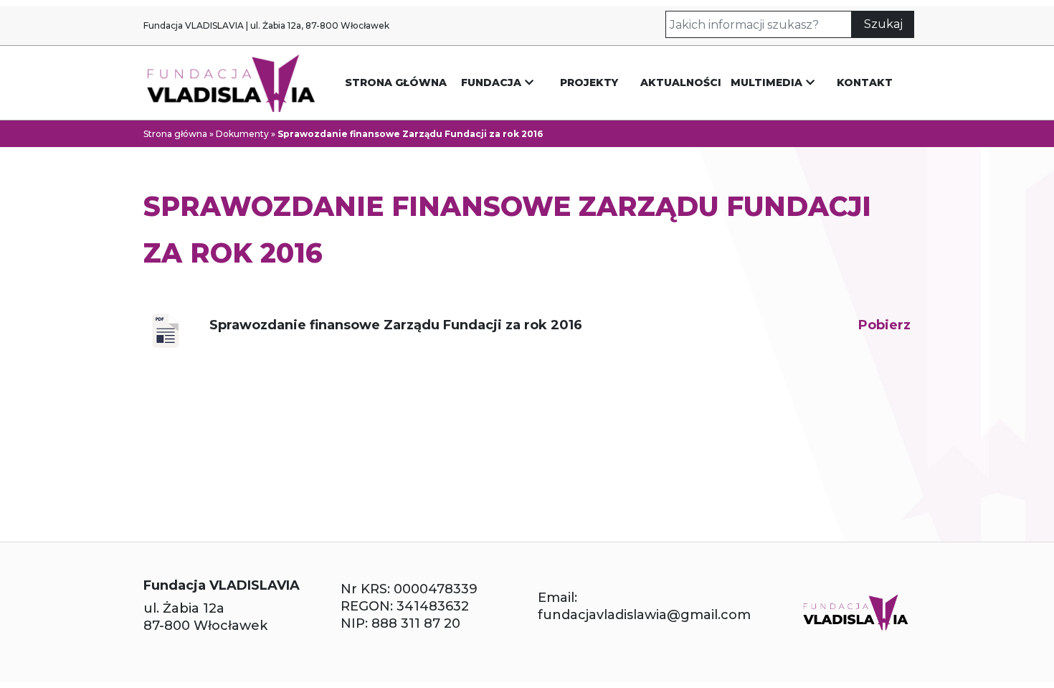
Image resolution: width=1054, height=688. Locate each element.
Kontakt (865, 82)
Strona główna (396, 82)
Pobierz (884, 325)
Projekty (589, 82)
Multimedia (766, 82)
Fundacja (491, 82)
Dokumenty (242, 133)
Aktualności (680, 82)
